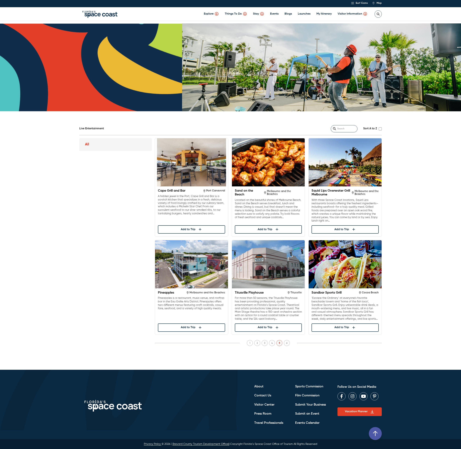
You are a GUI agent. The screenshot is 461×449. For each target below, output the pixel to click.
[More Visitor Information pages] (365, 14)
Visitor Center (264, 404)
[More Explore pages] (216, 14)
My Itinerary (324, 13)
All (87, 144)
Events (274, 13)
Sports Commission (309, 386)
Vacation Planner (356, 411)
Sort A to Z (370, 128)
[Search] (334, 128)
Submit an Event (307, 413)
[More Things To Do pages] (245, 14)
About (258, 386)
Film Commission (307, 395)
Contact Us (262, 395)
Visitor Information (350, 13)
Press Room (262, 413)
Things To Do (233, 13)
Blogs (288, 13)
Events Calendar (307, 423)
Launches (304, 13)
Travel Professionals (268, 423)
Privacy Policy (153, 444)
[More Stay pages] (262, 14)
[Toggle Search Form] (378, 14)
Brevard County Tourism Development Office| (201, 444)
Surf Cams (361, 3)
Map (379, 3)
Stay (256, 13)
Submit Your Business (310, 404)
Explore (209, 13)
